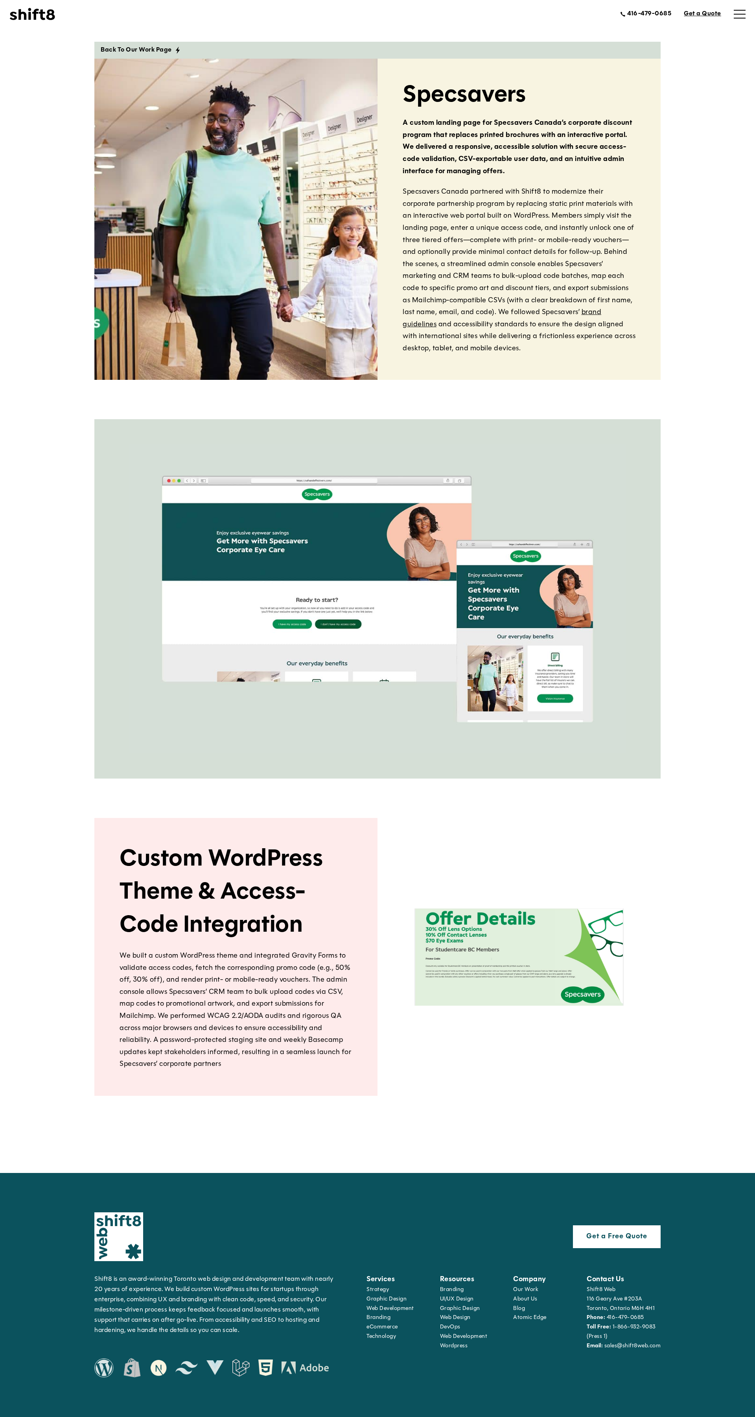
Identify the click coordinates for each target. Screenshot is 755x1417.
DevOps (450, 1327)
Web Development (464, 1336)
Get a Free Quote (616, 1236)
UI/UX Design (457, 1299)
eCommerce (382, 1327)
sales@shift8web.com (624, 1346)
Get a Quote (702, 14)
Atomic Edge (530, 1318)
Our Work (525, 1290)
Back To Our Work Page (136, 50)
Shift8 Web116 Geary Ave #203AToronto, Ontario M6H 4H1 (621, 1299)
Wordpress (454, 1346)
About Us (525, 1299)
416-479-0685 (615, 1318)
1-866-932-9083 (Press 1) (621, 1331)
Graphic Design (386, 1299)
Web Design (455, 1318)
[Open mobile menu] (740, 14)
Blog (519, 1309)
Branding (378, 1318)
